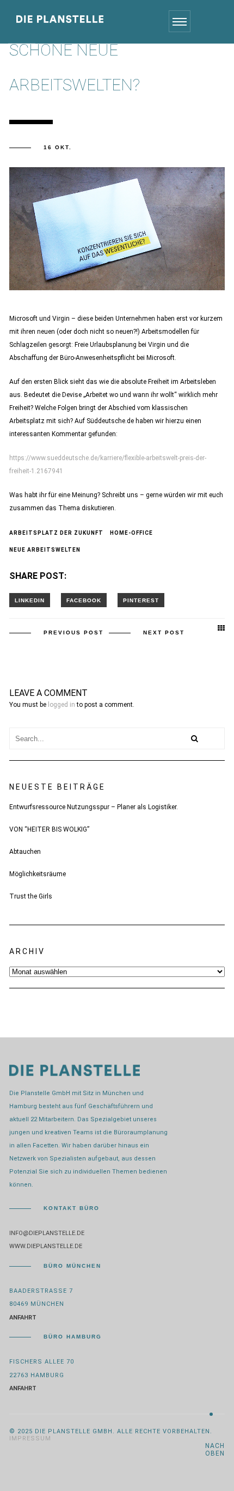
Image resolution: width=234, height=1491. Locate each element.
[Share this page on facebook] (84, 600)
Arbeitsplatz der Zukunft (56, 533)
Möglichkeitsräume (37, 874)
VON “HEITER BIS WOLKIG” (49, 829)
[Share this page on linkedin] (29, 600)
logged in (61, 704)
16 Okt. (58, 147)
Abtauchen (25, 852)
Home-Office (131, 533)
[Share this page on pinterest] (141, 600)
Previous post (73, 632)
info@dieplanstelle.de (46, 1233)
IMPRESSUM (30, 1438)
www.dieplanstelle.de (45, 1246)
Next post (163, 632)
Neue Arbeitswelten (45, 550)
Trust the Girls (30, 896)
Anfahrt (22, 1317)
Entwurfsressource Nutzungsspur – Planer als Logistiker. (93, 807)
